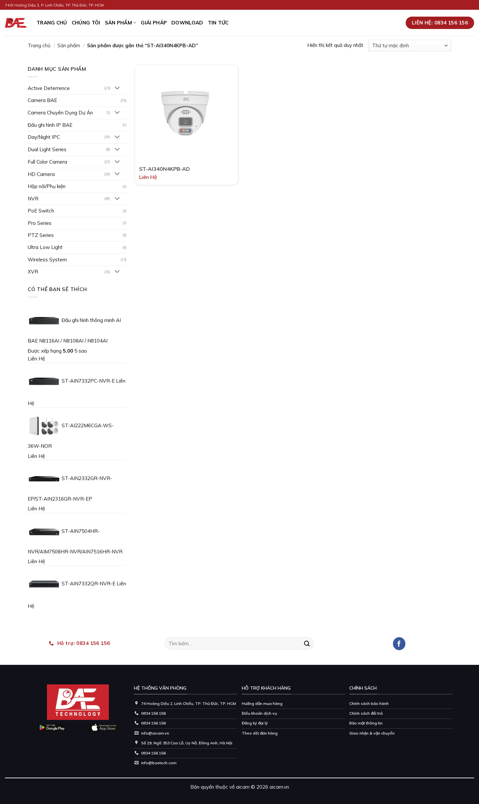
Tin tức (218, 23)
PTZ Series (41, 235)
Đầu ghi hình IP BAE (50, 125)
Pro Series (39, 223)
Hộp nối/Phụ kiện (46, 186)
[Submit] (307, 643)
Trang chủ (39, 45)
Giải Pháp (154, 23)
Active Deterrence (49, 88)
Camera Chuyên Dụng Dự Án (60, 113)
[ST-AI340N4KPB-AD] (186, 112)
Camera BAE (42, 100)
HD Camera (41, 174)
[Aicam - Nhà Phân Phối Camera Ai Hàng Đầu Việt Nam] (16, 23)
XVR (33, 272)
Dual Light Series (47, 149)
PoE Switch (41, 211)
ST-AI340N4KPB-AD (164, 169)
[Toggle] (117, 88)
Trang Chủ (51, 23)
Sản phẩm (118, 23)
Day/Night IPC (44, 137)
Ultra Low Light (45, 247)
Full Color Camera (47, 162)
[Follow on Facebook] (399, 643)
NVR (33, 199)
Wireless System (47, 259)
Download (187, 23)
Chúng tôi (86, 23)
